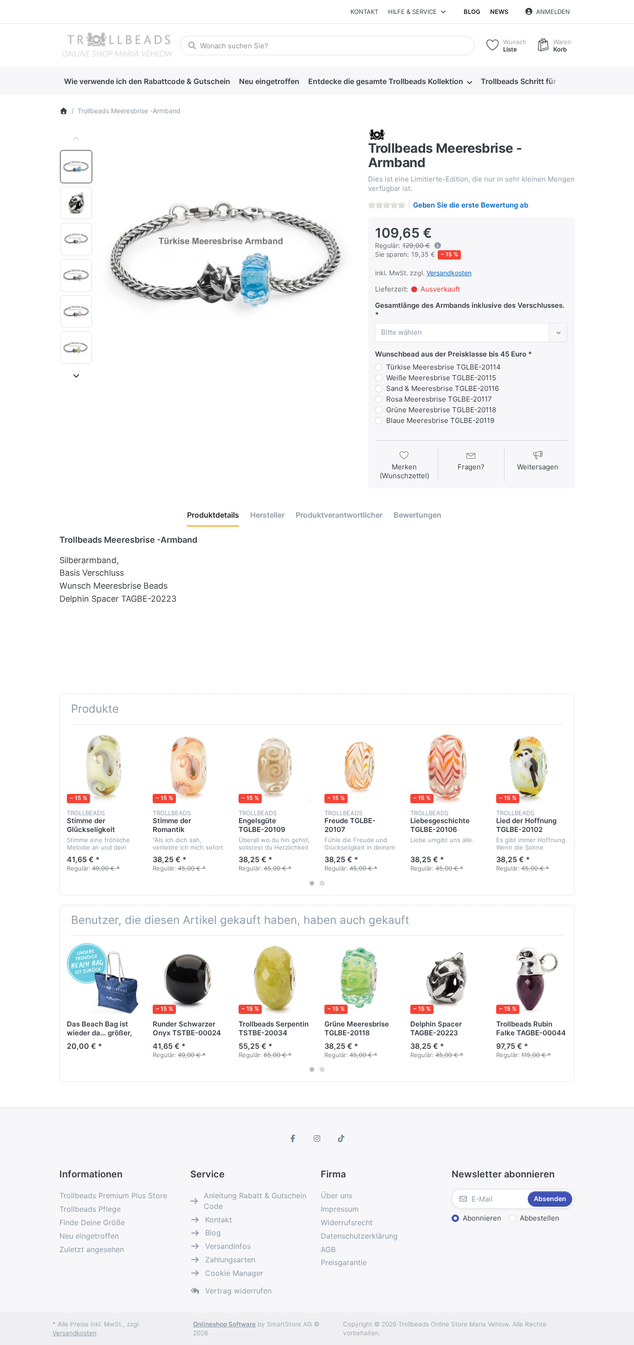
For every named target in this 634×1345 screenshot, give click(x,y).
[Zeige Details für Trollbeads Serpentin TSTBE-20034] (274, 978)
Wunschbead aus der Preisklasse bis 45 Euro (450, 354)
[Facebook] (293, 1138)
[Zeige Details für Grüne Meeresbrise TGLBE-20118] (360, 978)
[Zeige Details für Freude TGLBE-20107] (360, 767)
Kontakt (364, 11)
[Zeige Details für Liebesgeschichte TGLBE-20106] (446, 767)
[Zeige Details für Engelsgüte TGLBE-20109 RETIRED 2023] (274, 767)
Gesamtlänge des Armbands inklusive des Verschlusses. (469, 305)
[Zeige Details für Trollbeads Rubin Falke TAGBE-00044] (532, 978)
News (499, 11)
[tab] (213, 514)
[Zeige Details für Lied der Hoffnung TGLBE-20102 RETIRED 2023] (532, 767)
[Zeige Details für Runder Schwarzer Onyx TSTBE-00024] (188, 978)
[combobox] (327, 45)
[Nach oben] (76, 138)
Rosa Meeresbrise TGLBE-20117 (439, 399)
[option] (76, 166)
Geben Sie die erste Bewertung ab (470, 205)
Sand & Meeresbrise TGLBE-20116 (442, 388)
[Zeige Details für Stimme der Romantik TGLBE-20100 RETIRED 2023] (188, 767)
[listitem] (227, 256)
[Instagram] (317, 1138)
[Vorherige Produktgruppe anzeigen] (70, 809)
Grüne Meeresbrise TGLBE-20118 (441, 409)
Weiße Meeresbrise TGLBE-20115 (441, 377)
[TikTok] (341, 1138)
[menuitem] (146, 81)
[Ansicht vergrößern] (227, 256)
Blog (472, 11)
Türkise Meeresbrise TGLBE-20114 (443, 367)
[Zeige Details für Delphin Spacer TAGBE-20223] (446, 978)
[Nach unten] (76, 375)
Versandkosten (449, 273)
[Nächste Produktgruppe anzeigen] (564, 809)
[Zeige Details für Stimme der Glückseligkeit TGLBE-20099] (102, 767)
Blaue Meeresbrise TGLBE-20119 (440, 420)
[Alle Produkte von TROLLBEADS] (376, 134)
